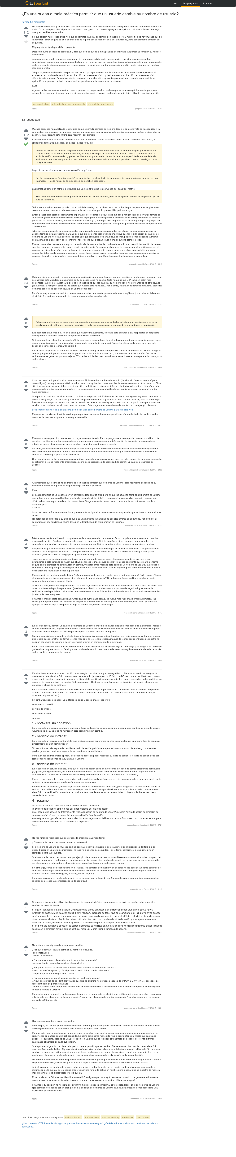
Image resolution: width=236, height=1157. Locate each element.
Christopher (143, 612)
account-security (76, 104)
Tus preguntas (190, 3)
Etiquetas (207, 3)
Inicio (175, 3)
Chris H (144, 932)
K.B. (146, 304)
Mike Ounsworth (141, 425)
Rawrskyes (143, 469)
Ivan (146, 660)
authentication (59, 104)
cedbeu (144, 825)
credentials (93, 104)
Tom (146, 889)
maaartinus (143, 367)
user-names (107, 104)
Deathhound (143, 1008)
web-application (41, 104)
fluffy (145, 264)
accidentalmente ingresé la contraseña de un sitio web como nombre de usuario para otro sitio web (82, 409)
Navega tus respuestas (33, 21)
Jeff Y (145, 108)
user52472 (143, 525)
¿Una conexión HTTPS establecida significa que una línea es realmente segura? (63, 1123)
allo (146, 1098)
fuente (35, 108)
